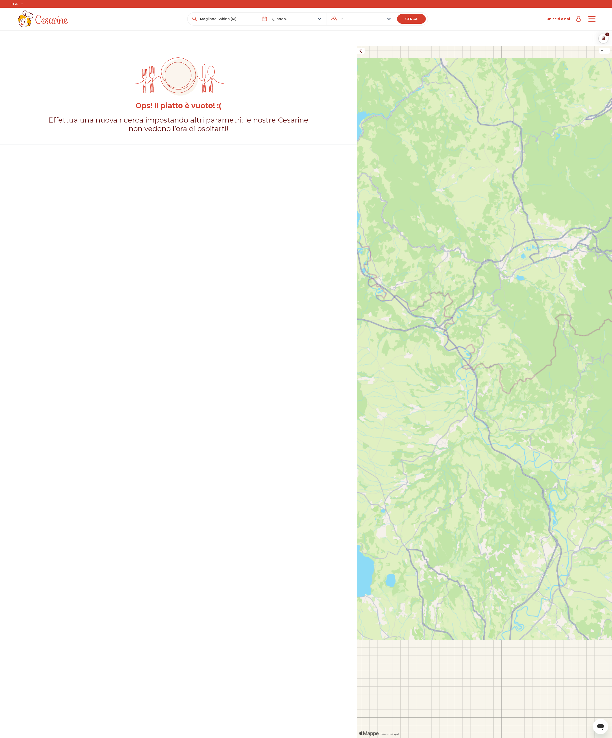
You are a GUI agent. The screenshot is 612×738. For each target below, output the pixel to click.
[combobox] (226, 19)
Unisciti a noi (558, 19)
